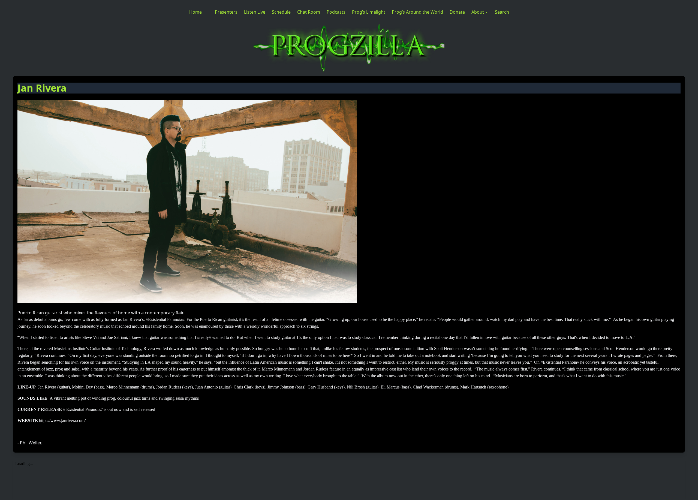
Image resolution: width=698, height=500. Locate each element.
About (477, 12)
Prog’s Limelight (368, 12)
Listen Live (254, 12)
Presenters (226, 12)
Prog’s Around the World (417, 12)
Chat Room (308, 12)
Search (502, 12)
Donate (457, 12)
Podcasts (336, 12)
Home (195, 12)
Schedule (281, 12)
